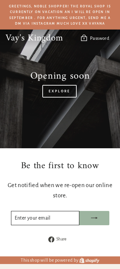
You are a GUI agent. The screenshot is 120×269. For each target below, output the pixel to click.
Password (99, 38)
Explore (59, 91)
